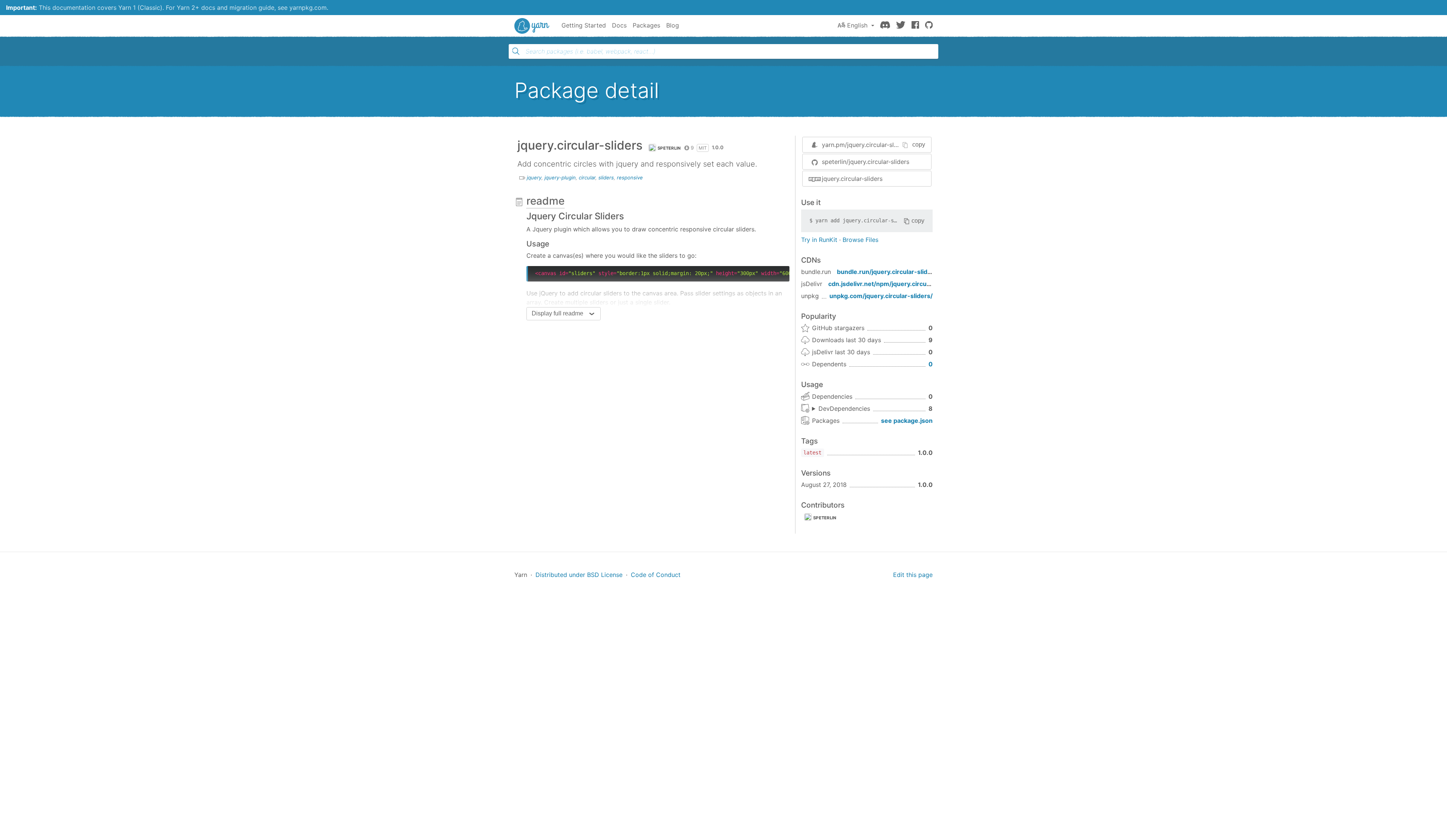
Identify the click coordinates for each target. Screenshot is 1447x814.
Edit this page (913, 574)
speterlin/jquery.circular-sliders (865, 161)
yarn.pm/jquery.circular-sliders (865, 144)
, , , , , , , (841, 409)
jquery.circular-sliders (852, 178)
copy (918, 144)
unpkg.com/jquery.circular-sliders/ (881, 296)
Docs (619, 25)
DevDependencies (844, 408)
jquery (534, 177)
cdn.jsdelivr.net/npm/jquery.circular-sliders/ (893, 284)
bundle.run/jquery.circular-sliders (887, 271)
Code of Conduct (656, 574)
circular (587, 177)
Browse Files (860, 239)
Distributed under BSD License (579, 574)
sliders (606, 177)
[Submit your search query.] (516, 51)
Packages (646, 25)
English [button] (857, 25)
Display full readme (557, 313)
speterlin (669, 148)
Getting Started (583, 25)
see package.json (907, 420)
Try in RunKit (819, 239)
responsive (630, 177)
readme (545, 200)
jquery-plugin (560, 177)
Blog (672, 25)
